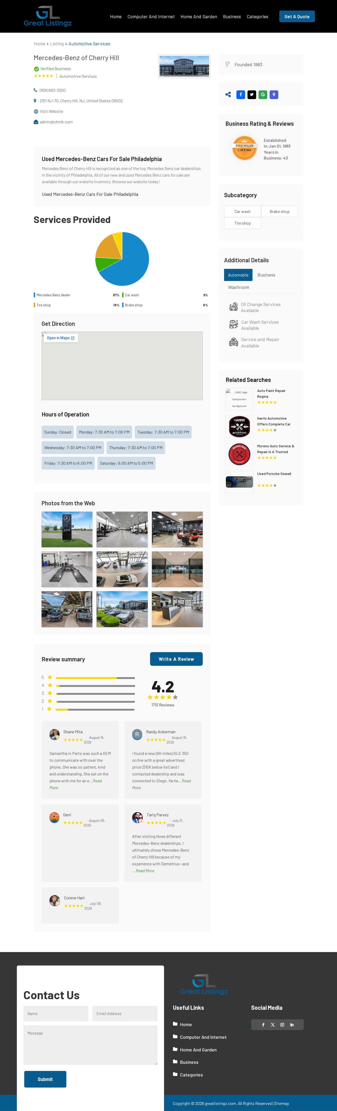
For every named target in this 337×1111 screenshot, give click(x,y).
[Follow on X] (272, 1024)
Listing (57, 43)
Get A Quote (297, 16)
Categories (257, 16)
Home (116, 16)
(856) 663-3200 (53, 90)
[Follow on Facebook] (263, 1024)
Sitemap (281, 1103)
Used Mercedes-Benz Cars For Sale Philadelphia (90, 194)
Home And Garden (199, 16)
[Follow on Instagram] (282, 1024)
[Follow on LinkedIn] (291, 1024)
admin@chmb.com (56, 121)
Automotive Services (89, 43)
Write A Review (176, 659)
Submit (45, 1079)
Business (232, 16)
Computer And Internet (151, 16)
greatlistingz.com (220, 1103)
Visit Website (51, 111)
